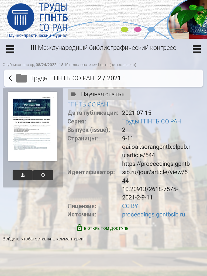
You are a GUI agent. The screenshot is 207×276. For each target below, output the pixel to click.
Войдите (11, 239)
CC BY (130, 206)
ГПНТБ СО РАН (87, 104)
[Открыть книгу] (32, 126)
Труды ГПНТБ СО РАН (151, 121)
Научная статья (103, 94)
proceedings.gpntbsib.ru (153, 214)
